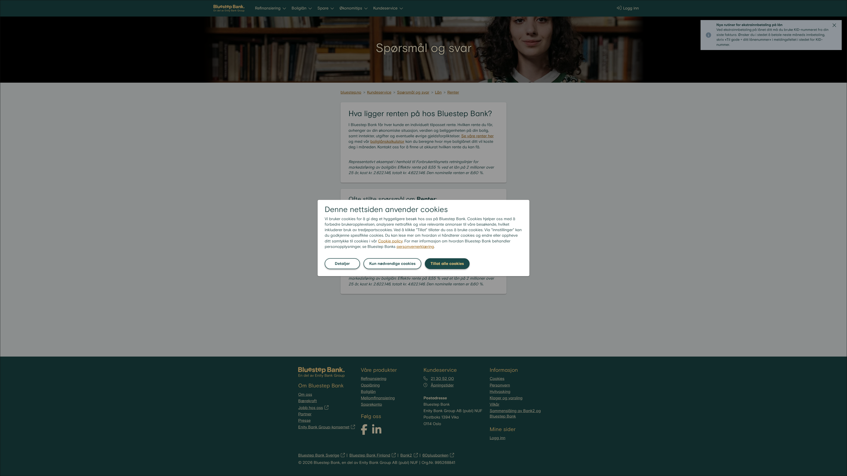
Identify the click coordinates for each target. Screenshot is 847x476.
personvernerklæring (415, 246)
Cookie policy (390, 241)
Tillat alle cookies (447, 263)
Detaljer (342, 263)
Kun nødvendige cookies (392, 263)
